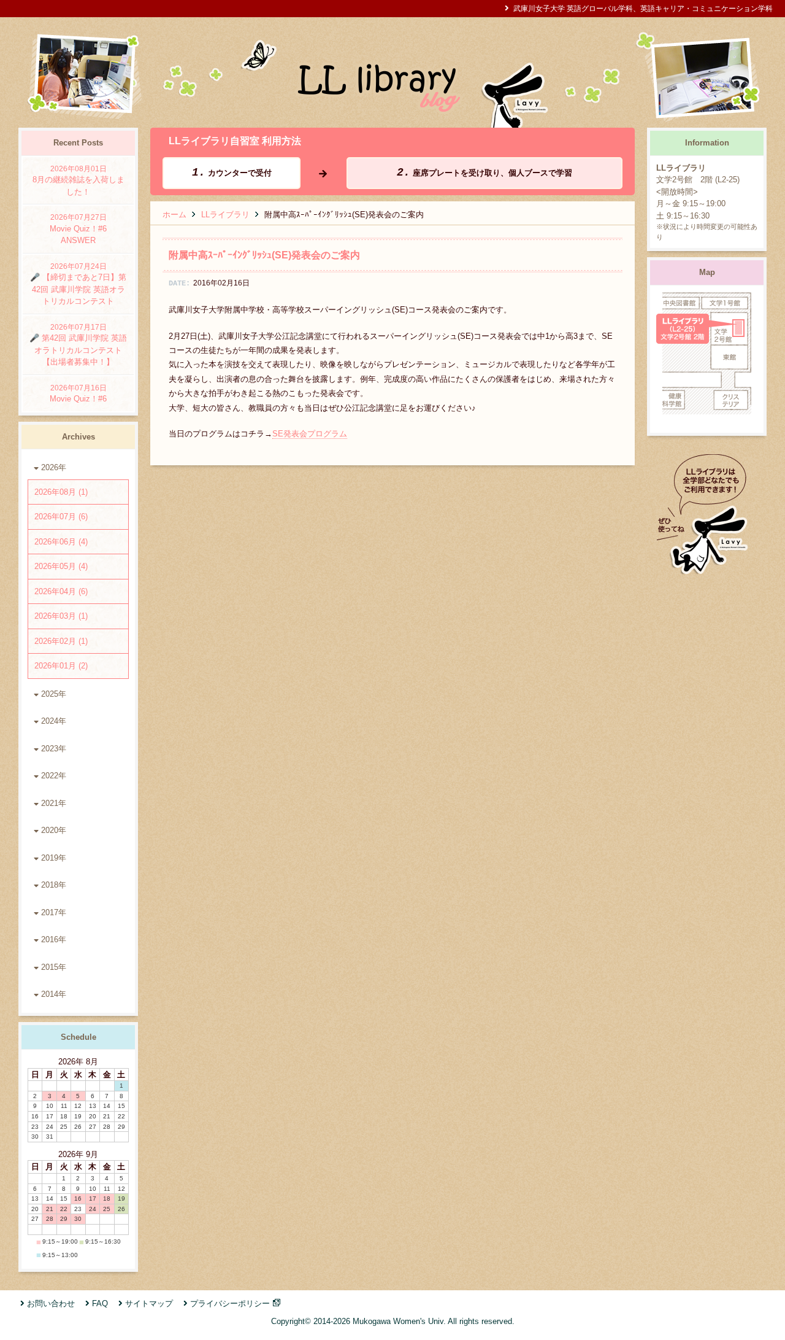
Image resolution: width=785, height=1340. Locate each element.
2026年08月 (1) (61, 492)
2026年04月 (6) (61, 591)
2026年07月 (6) (61, 516)
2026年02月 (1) (61, 641)
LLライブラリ (225, 214)
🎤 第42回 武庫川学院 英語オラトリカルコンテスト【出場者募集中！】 (78, 345)
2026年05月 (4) (61, 566)
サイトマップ (149, 1303)
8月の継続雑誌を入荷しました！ (78, 180)
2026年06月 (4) (61, 541)
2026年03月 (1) (61, 616)
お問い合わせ (51, 1303)
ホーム (174, 214)
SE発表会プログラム (309, 433)
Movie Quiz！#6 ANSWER (82, 229)
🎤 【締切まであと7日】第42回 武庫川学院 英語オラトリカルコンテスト (78, 284)
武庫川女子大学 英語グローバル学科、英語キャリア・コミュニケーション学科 (643, 8)
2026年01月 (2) (61, 665)
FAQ (100, 1303)
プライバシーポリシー (230, 1303)
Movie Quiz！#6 (78, 394)
